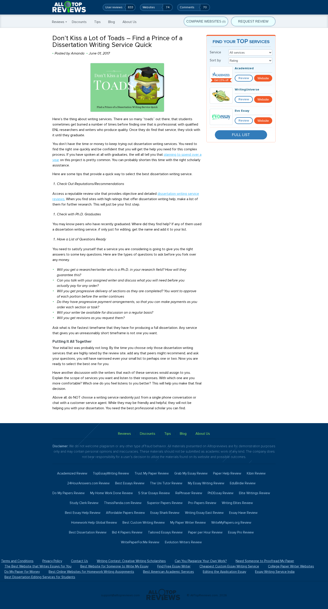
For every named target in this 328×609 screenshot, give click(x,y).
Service (215, 52)
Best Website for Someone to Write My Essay (114, 566)
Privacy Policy (52, 561)
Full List (241, 134)
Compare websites (206, 21)
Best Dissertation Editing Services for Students (39, 577)
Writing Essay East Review (204, 513)
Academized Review (72, 473)
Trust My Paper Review (152, 473)
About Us (129, 22)
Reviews (58, 22)
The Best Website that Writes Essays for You (37, 566)
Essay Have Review (243, 513)
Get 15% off (221, 80)
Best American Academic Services (168, 572)
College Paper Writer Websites (291, 566)
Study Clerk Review (84, 503)
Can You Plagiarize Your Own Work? (201, 561)
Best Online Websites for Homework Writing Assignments (91, 572)
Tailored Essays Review (165, 532)
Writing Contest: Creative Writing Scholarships (131, 561)
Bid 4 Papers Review (127, 532)
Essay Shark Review (164, 513)
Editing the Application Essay (224, 572)
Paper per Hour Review (205, 532)
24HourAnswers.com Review (88, 483)
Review (244, 78)
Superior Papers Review (165, 503)
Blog (111, 22)
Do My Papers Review (68, 493)
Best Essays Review (129, 483)
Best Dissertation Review (87, 532)
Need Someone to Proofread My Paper (265, 561)
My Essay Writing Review (206, 483)
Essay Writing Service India (275, 572)
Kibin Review (256, 473)
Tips (97, 22)
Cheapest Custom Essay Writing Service (229, 566)
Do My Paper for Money (22, 572)
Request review (253, 21)
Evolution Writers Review (183, 542)
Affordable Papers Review (125, 513)
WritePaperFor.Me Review (140, 542)
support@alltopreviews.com (120, 595)
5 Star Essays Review (154, 493)
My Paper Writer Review (188, 523)
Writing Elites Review (237, 503)
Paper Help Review (227, 473)
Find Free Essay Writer (174, 566)
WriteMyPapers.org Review (231, 523)
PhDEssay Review (220, 493)
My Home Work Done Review (111, 493)
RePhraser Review (188, 493)
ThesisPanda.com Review (122, 503)
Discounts (79, 22)
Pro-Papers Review (202, 503)
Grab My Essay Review (191, 473)
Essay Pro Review (241, 532)
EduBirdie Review (242, 483)
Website (263, 78)
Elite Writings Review (254, 493)
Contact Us (79, 561)
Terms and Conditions (17, 561)
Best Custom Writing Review (143, 523)
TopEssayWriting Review (111, 473)
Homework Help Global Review (94, 523)
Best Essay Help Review (82, 513)
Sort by (215, 60)
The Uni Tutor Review (166, 483)
